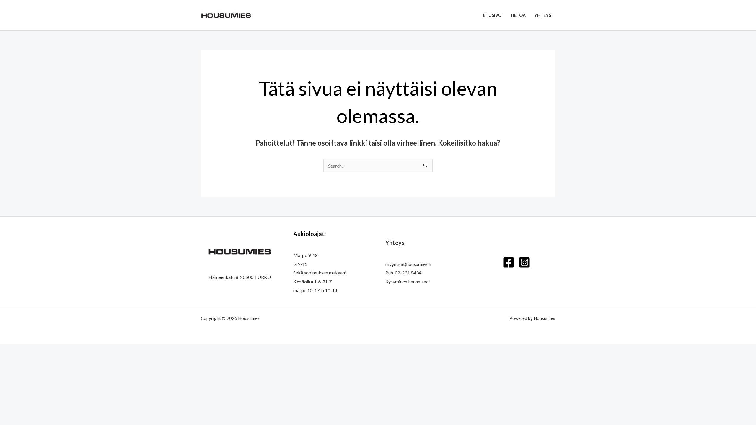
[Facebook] (508, 262)
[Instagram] (524, 262)
